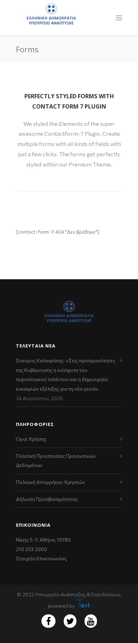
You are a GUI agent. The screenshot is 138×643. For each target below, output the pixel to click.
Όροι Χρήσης (31, 439)
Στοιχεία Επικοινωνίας (41, 558)
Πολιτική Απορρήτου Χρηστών (50, 482)
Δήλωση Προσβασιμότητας (47, 499)
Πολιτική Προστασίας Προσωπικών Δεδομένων (56, 460)
